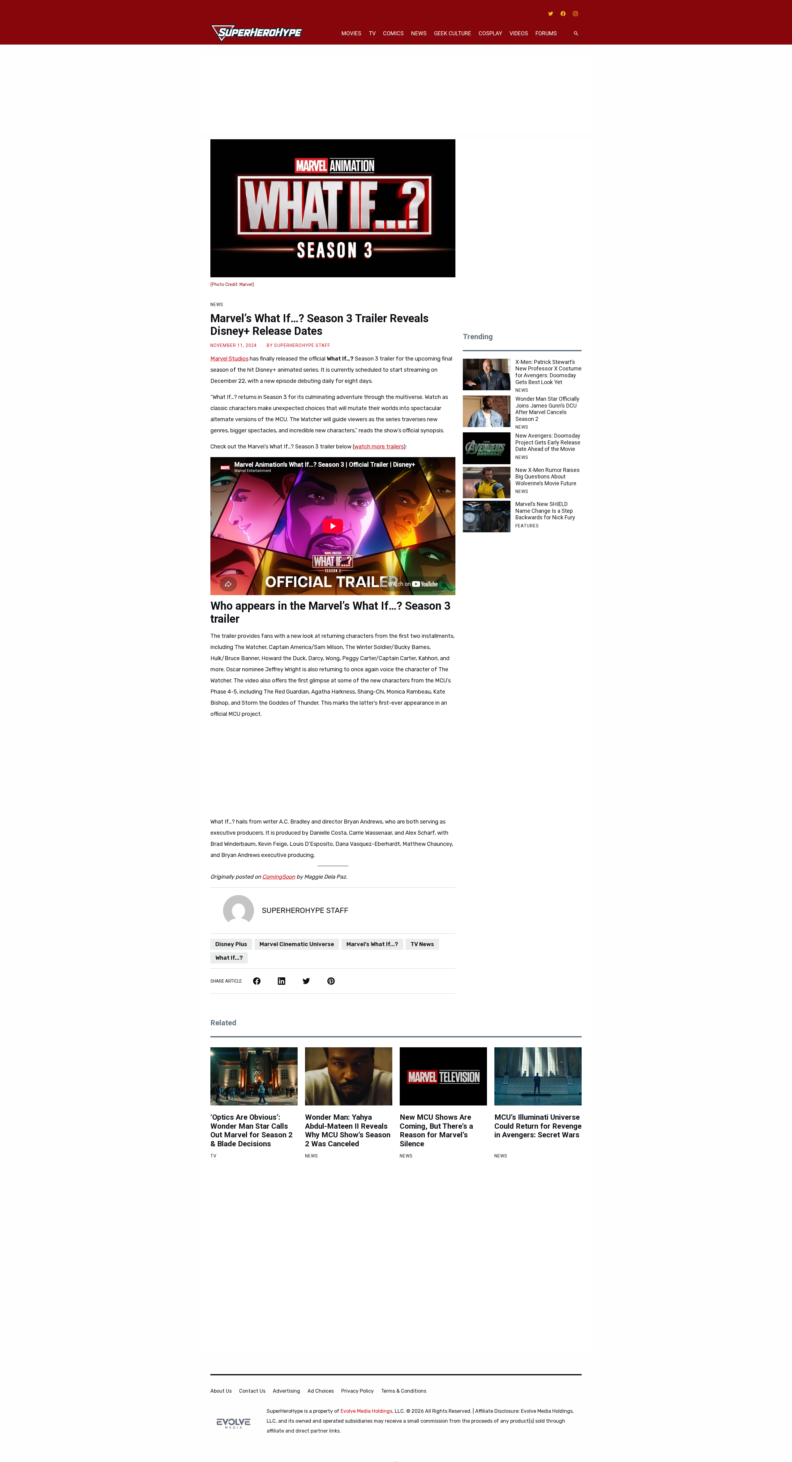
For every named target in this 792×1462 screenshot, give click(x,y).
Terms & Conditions (403, 1391)
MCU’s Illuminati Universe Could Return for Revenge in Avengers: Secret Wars (538, 1126)
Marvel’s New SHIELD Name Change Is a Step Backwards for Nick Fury (545, 511)
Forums (546, 33)
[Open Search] (576, 33)
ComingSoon (278, 876)
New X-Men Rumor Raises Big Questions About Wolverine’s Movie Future (547, 477)
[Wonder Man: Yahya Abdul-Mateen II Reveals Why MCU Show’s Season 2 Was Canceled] (348, 1076)
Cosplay (490, 33)
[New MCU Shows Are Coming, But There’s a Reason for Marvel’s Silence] (443, 1076)
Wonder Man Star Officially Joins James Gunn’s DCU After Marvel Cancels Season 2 (547, 409)
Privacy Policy (357, 1391)
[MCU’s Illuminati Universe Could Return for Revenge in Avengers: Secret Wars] (538, 1076)
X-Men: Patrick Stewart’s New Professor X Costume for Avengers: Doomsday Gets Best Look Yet (548, 372)
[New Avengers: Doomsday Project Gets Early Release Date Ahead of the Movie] (486, 448)
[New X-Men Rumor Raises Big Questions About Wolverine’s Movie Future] (486, 482)
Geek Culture (452, 33)
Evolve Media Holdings (366, 1411)
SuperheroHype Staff (302, 345)
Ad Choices (321, 1391)
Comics (393, 33)
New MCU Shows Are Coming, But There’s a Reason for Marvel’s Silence (436, 1130)
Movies (351, 33)
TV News (422, 944)
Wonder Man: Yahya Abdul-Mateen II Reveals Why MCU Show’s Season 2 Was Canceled (347, 1130)
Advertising (286, 1391)
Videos (519, 33)
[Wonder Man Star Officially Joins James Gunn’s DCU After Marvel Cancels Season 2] (486, 411)
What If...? (229, 957)
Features (527, 525)
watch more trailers (378, 446)
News (419, 33)
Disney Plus (231, 944)
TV (372, 33)
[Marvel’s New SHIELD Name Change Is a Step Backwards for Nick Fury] (486, 516)
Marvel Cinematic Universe (297, 944)
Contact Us (252, 1391)
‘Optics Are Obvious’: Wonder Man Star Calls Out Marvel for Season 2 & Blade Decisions (251, 1130)
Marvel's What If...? (372, 944)
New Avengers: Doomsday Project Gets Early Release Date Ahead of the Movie (547, 442)
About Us (221, 1391)
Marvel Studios (229, 358)
